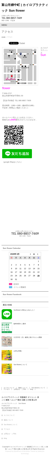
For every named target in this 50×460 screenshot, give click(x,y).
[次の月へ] (38, 254)
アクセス (7, 389)
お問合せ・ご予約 (20, 389)
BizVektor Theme (29, 451)
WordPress (18, 451)
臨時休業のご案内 (20, 324)
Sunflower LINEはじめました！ (24, 310)
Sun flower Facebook (12, 294)
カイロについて (9, 388)
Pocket (22, 43)
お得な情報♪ (18, 351)
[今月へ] (34, 254)
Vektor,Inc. (41, 451)
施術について (23, 388)
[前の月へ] (29, 254)
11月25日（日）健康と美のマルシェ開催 (28, 337)
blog (31, 389)
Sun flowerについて (20, 364)
